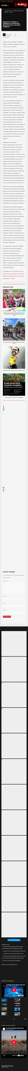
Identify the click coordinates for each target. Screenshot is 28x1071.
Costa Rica (6, 12)
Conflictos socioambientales (18, 10)
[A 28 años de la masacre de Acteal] (4, 1000)
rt (10, 34)
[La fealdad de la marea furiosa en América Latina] (14, 357)
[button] (14, 643)
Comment (5, 580)
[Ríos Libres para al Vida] (4, 1004)
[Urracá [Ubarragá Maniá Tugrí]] (17, 1009)
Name (4, 596)
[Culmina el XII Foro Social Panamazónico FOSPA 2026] (14, 329)
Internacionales (6, 37)
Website (4, 609)
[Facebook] (2, 1)
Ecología (11, 12)
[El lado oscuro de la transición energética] (14, 384)
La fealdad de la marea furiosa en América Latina (14, 370)
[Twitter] (5, 1)
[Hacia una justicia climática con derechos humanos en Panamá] (4, 1009)
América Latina (8, 10)
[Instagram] (11, 1)
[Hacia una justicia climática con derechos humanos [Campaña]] (17, 1004)
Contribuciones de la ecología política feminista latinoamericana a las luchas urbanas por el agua (14, 314)
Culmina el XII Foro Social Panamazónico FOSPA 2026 (14, 343)
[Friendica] (8, 1)
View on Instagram (14, 940)
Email (4, 603)
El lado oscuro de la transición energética (14, 397)
